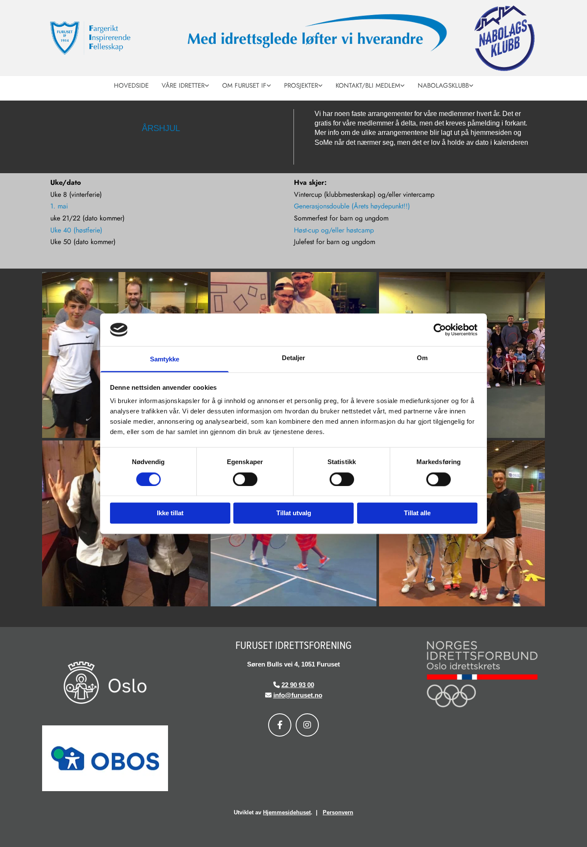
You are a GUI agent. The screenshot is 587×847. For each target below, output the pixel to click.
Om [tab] (422, 358)
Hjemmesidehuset (287, 812)
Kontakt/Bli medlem (368, 85)
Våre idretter (183, 85)
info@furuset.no (297, 695)
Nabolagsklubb (443, 85)
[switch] (245, 479)
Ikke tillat (170, 513)
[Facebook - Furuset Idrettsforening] (279, 725)
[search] (535, 97)
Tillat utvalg (293, 513)
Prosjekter (301, 85)
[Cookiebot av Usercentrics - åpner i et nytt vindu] (439, 329)
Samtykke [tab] (165, 359)
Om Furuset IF (244, 85)
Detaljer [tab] (294, 358)
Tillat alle (417, 513)
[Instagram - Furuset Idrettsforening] (307, 725)
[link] (185, 85)
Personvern (338, 812)
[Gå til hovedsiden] (108, 38)
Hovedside (131, 85)
